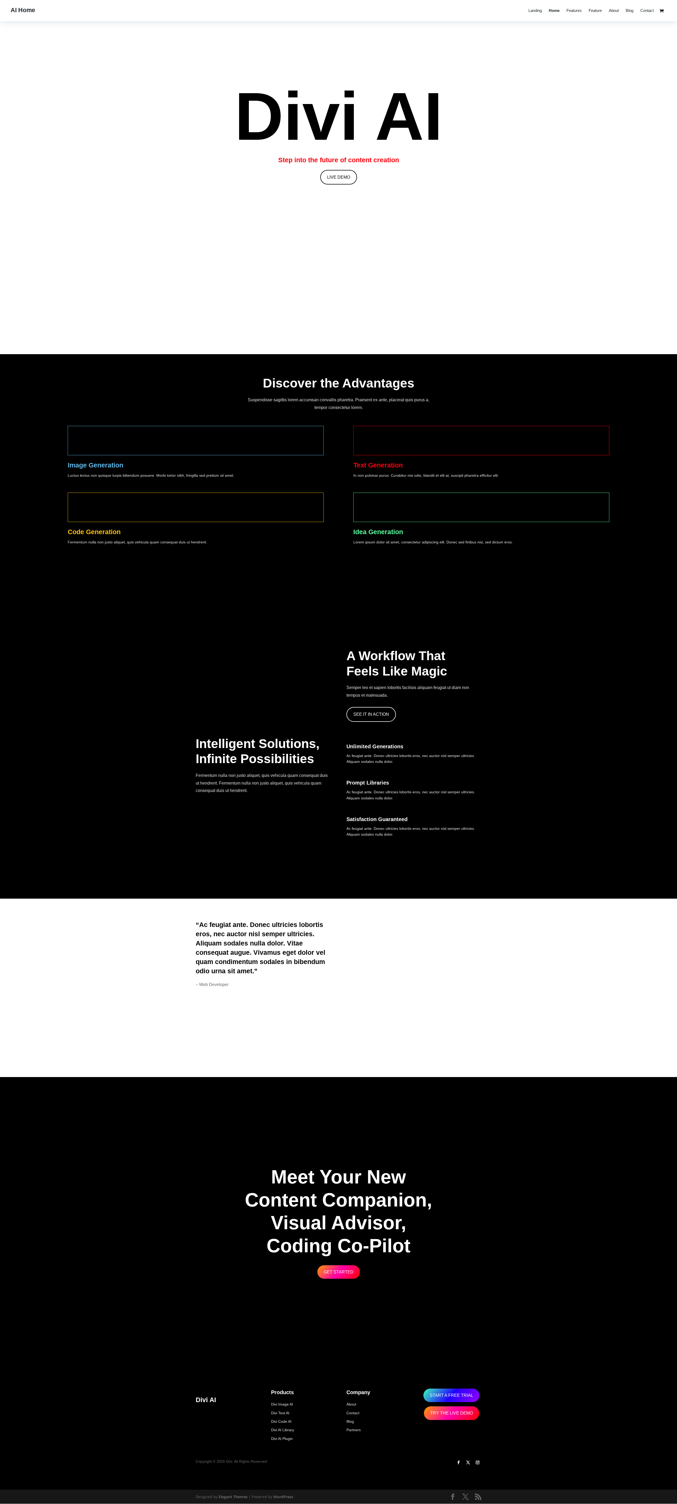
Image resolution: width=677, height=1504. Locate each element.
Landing (535, 11)
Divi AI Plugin (282, 1439)
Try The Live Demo (451, 1413)
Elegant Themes (233, 1496)
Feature (595, 11)
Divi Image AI (282, 1404)
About (614, 11)
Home (554, 11)
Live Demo (338, 177)
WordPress (283, 1496)
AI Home (23, 10)
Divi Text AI (280, 1413)
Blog (629, 11)
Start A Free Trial (451, 1395)
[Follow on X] (468, 1462)
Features (574, 11)
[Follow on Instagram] (477, 1462)
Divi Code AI (281, 1421)
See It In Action (371, 714)
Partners (353, 1430)
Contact (647, 11)
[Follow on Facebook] (458, 1462)
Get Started (339, 1272)
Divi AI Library (282, 1430)
